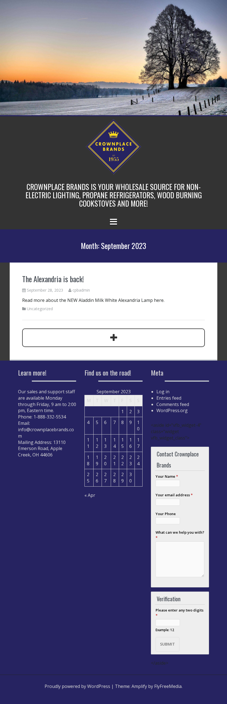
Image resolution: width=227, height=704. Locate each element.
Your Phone (166, 513)
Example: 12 (165, 630)
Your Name (167, 476)
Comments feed (172, 404)
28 (114, 477)
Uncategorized (40, 308)
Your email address (174, 494)
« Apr (89, 495)
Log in (162, 392)
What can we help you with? (180, 535)
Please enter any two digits (179, 613)
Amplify (139, 686)
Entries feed (168, 398)
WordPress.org (172, 410)
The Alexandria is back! (53, 278)
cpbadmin (81, 290)
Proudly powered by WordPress (77, 686)
